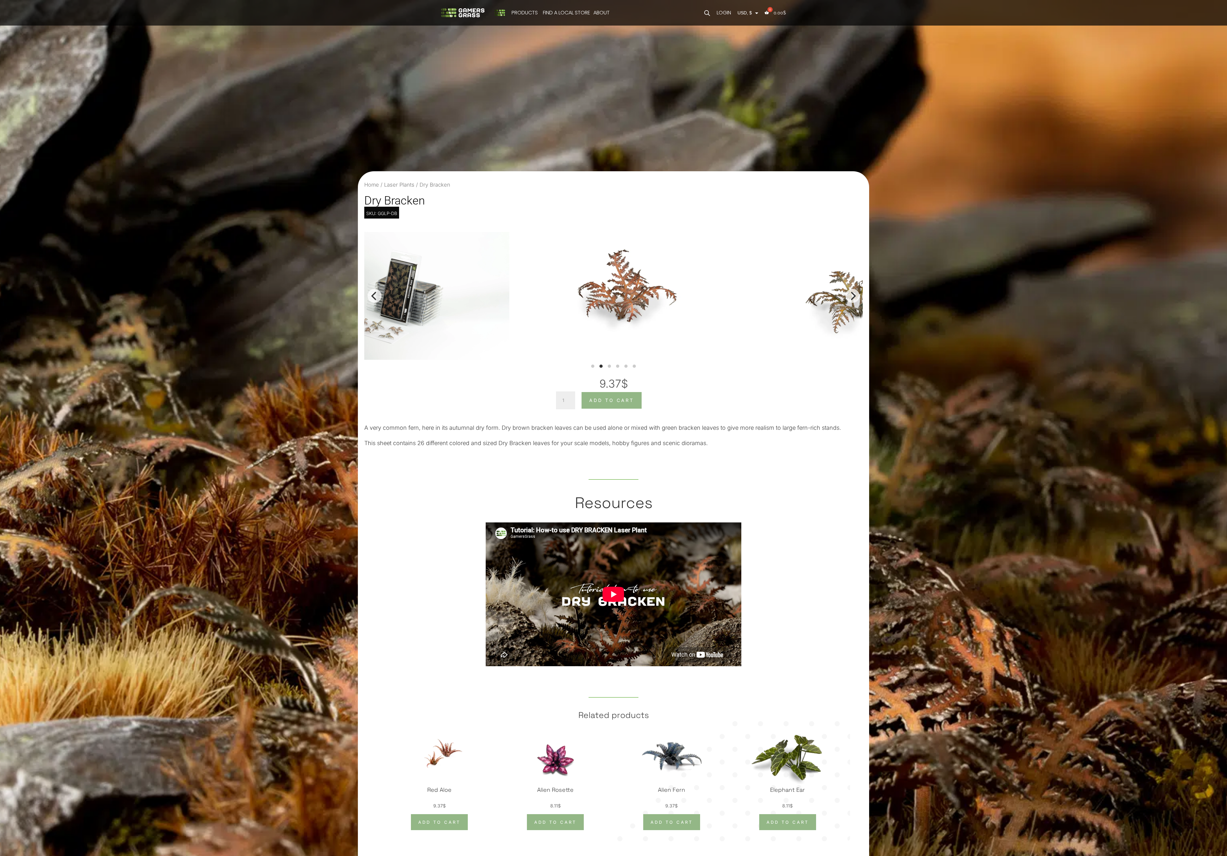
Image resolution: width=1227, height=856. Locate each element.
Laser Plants (399, 184)
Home (371, 184)
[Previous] (374, 296)
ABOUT (601, 12)
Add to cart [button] (439, 822)
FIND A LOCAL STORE (566, 12)
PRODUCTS (525, 12)
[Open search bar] (707, 12)
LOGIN (724, 12)
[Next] (852, 296)
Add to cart (611, 400)
